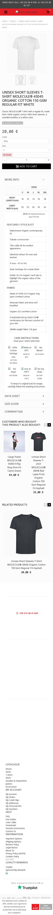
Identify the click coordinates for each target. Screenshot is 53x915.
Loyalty (9, 867)
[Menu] (6, 12)
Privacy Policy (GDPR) (15, 853)
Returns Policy (12, 844)
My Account (11, 794)
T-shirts (9, 774)
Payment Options (14, 838)
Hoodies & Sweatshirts (16, 780)
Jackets (9, 783)
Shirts (8, 777)
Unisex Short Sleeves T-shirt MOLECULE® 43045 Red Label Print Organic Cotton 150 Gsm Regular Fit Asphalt (39, 472)
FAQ (8, 816)
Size (4, 145)
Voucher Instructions (15, 828)
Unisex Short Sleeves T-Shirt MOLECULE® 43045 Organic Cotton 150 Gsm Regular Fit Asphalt (26, 565)
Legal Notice (11, 847)
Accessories (11, 786)
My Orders (10, 797)
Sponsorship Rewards (15, 870)
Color (5, 137)
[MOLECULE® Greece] (26, 12)
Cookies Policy (12, 856)
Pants (8, 772)
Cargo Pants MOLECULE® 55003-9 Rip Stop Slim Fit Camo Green (14, 463)
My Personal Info (13, 806)
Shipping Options (13, 841)
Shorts (9, 769)
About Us (10, 850)
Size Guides (11, 819)
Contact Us (11, 831)
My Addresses (12, 803)
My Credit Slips (12, 800)
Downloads (11, 825)
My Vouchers (12, 809)
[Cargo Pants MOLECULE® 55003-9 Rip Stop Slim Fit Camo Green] (14, 441)
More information (46, 907)
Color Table (11, 822)
